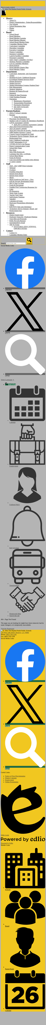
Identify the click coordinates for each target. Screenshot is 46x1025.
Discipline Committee (16, 48)
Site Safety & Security (21, 107)
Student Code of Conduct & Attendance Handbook (26, 121)
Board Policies (14, 65)
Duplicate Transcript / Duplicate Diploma (23, 217)
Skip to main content (8, 7)
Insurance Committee (16, 54)
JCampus (12, 170)
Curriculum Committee (17, 46)
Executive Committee (16, 50)
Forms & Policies (15, 158)
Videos (11, 30)
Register (12, 115)
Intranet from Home (16, 174)
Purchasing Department (22, 105)
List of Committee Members (18, 64)
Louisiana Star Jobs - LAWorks (20, 154)
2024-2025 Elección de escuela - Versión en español (27, 130)
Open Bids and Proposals (18, 219)
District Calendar (11, 778)
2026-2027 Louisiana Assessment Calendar (28, 125)
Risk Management (15, 87)
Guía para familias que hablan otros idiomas (24, 160)
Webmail (12, 168)
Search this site (14, 616)
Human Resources (15, 81)
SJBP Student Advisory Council (20, 132)
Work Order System (16, 193)
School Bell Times (15, 148)
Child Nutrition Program (17, 97)
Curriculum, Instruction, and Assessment (23, 74)
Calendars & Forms (16, 201)
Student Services (15, 83)
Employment (9, 780)
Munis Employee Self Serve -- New (21, 179)
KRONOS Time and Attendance (20, 207)
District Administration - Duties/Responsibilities (25, 22)
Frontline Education (16, 172)
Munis (11, 177)
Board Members (14, 36)
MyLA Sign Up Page (16, 183)
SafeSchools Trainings (16, 197)
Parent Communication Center (19, 146)
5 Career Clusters (15, 162)
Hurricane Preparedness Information (21, 203)
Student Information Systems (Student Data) (24, 85)
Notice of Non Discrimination (15, 776)
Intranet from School (16, 176)
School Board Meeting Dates (19, 42)
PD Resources (14, 191)
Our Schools (13, 24)
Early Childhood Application (19, 140)
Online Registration (20, 117)
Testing (11, 76)
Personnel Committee (16, 58)
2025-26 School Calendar (18, 128)
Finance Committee (16, 52)
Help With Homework (16, 152)
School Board (14, 34)
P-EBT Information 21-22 (18, 142)
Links (11, 189)
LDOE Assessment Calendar (19, 123)
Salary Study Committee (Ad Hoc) (21, 60)
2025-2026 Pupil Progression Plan (21, 127)
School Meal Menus (16, 156)
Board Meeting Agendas (17, 38)
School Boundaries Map (17, 26)
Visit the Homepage (7, 629)
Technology (18, 109)
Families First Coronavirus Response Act (23, 187)
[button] (9, 18)
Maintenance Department (22, 101)
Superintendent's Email (17, 223)
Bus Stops (12, 150)
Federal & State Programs (18, 95)
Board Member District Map (19, 67)
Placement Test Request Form (19, 119)
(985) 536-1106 (11, 634)
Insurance (12, 93)
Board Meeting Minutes (17, 40)
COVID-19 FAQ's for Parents (19, 144)
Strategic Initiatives (15, 89)
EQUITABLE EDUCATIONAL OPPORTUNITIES (25, 227)
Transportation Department (23, 103)
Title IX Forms (14, 225)
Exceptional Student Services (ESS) (21, 79)
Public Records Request (17, 221)
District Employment (16, 215)
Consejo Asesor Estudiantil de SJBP (21, 134)
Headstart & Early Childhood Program (22, 77)
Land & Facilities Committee (19, 56)
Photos (11, 28)
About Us (12, 20)
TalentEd (12, 199)
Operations (13, 99)
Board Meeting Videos (17, 69)
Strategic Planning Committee (19, 62)
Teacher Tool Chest (16, 195)
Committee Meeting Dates (18, 44)
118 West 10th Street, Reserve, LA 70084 (15, 633)
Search (3, 243)
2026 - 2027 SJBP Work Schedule (21, 166)
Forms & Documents (16, 185)
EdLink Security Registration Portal (21, 181)
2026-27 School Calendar (18, 113)
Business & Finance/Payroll (18, 91)
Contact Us (13, 233)
